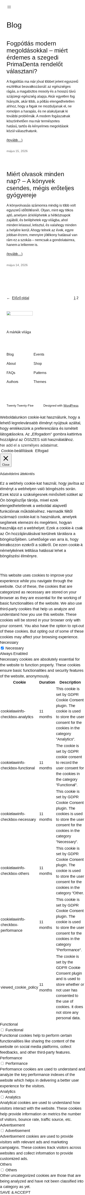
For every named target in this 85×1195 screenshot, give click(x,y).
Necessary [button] (9, 642)
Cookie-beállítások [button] (17, 450)
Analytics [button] (7, 1091)
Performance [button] (11, 1058)
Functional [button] (9, 1024)
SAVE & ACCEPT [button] (15, 1192)
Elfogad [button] (41, 450)
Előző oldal (18, 298)
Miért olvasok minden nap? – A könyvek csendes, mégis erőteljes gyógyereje (40, 184)
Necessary (14, 648)
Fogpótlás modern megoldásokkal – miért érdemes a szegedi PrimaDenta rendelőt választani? (37, 57)
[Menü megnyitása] (9, 7)
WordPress (70, 405)
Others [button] (6, 1164)
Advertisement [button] (12, 1125)
